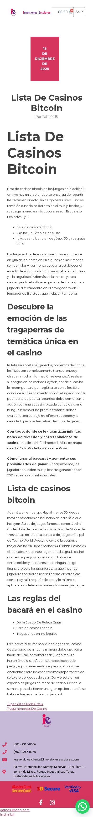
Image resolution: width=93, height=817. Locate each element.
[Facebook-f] (41, 802)
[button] (82, 806)
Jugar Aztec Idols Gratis (25, 704)
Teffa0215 (50, 116)
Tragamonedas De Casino (27, 708)
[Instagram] (52, 802)
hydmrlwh (7, 814)
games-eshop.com (15, 810)
